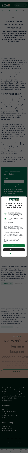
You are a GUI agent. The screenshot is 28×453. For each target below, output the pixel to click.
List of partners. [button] (15, 232)
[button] (14, 223)
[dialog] (14, 226)
